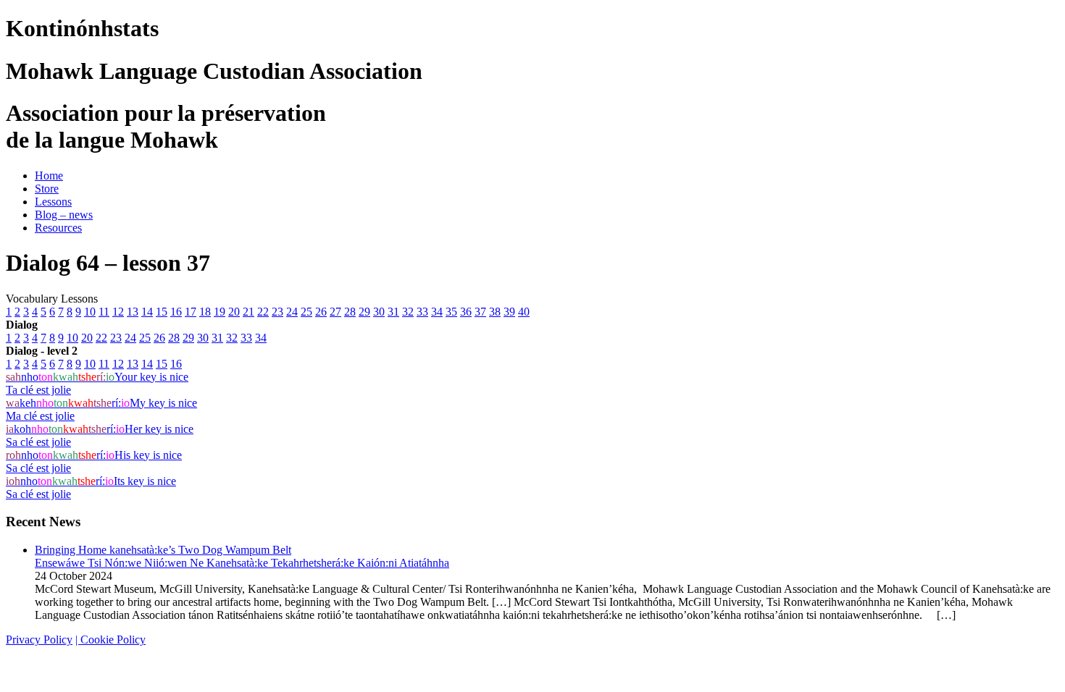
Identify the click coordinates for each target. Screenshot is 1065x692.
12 (118, 311)
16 (176, 311)
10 (90, 311)
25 (306, 311)
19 (219, 311)
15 (161, 311)
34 (437, 311)
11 (104, 311)
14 (147, 311)
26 (321, 311)
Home (49, 175)
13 (132, 311)
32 (408, 311)
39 (509, 311)
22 (263, 311)
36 (466, 311)
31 (393, 311)
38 (495, 311)
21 (248, 311)
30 (379, 311)
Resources (58, 227)
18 (205, 311)
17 (190, 311)
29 (364, 311)
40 (524, 311)
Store (47, 188)
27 (335, 311)
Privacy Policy (39, 639)
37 (480, 311)
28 (350, 311)
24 (292, 311)
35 (451, 311)
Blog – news (64, 214)
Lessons (53, 201)
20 (234, 311)
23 (277, 311)
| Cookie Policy (110, 639)
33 (422, 311)
